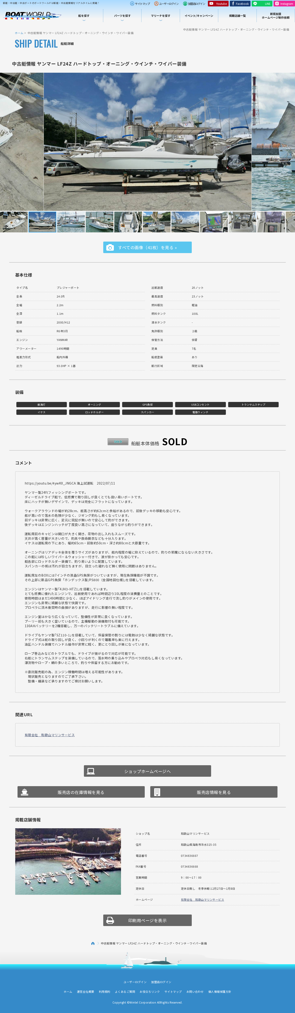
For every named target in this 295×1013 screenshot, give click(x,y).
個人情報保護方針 (219, 991)
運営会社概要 (85, 991)
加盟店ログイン (196, 4)
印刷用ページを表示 (147, 920)
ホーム (19, 33)
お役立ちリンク (150, 991)
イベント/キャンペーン (199, 15)
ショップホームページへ (147, 771)
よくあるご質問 (125, 991)
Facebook (242, 4)
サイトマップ (142, 4)
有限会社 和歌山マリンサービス (50, 735)
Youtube (221, 4)
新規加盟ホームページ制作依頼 (275, 15)
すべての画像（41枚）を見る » (147, 247)
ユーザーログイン (168, 4)
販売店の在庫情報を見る (81, 792)
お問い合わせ (195, 991)
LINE (268, 4)
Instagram (286, 4)
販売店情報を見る (214, 792)
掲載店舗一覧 (237, 15)
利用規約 (104, 991)
